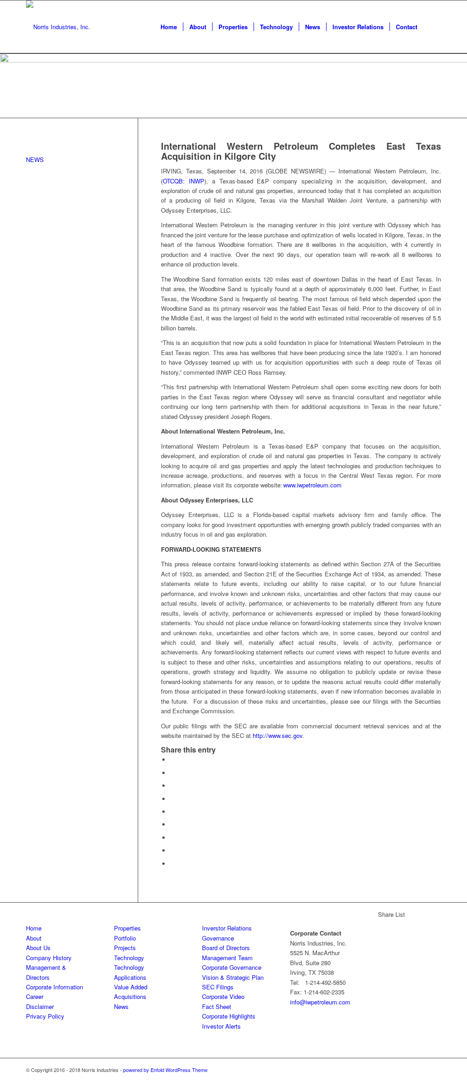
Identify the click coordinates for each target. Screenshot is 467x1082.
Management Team (227, 957)
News (121, 1006)
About (34, 938)
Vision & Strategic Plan (233, 977)
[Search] (432, 26)
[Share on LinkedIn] (172, 811)
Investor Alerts (221, 1026)
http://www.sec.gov (277, 735)
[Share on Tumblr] (172, 824)
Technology (129, 957)
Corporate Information (54, 987)
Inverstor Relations (227, 928)
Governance (218, 938)
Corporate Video (223, 996)
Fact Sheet (216, 1006)
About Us (38, 947)
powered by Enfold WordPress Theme (165, 1069)
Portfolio (125, 938)
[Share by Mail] (172, 863)
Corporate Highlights (228, 1016)
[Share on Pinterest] (172, 799)
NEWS (35, 159)
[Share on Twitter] (172, 772)
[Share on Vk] (172, 837)
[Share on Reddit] (172, 850)
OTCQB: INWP (183, 181)
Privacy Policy (45, 1016)
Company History (49, 957)
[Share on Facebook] (172, 759)
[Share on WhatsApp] (172, 785)
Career (34, 996)
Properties (127, 928)
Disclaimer (40, 1006)
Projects (125, 947)
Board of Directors (226, 947)
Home (34, 928)
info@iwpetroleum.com (320, 1002)
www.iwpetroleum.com (312, 485)
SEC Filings (218, 987)
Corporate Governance (231, 967)
